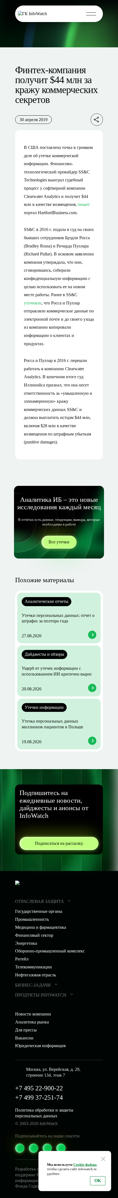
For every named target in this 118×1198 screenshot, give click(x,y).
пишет (84, 204)
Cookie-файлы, (85, 1164)
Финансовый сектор (34, 935)
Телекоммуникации (33, 967)
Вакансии (24, 1038)
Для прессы (26, 1030)
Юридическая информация (40, 1045)
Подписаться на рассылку (59, 843)
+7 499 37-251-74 (39, 1097)
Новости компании (33, 1014)
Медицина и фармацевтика (40, 927)
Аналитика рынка (32, 1022)
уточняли (32, 303)
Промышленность (32, 919)
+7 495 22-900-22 (39, 1088)
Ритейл (22, 959)
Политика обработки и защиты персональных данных (44, 1113)
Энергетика (26, 943)
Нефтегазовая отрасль (35, 975)
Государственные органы (38, 911)
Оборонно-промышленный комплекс (50, 951)
